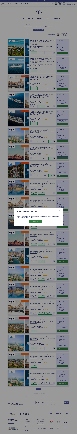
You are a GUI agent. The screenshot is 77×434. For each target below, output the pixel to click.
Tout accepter (35, 221)
